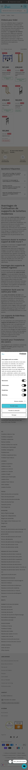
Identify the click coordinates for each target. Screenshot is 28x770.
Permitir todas (14, 406)
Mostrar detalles (18, 401)
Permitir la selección (14, 410)
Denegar (14, 415)
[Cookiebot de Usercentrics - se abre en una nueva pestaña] (19, 354)
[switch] (24, 385)
